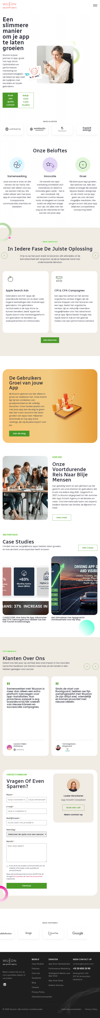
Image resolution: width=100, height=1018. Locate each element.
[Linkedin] (5, 984)
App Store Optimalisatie (59, 964)
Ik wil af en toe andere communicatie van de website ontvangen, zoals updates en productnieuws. (27, 868)
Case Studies (38, 964)
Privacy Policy (38, 992)
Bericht (10, 841)
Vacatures (36, 978)
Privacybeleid (18, 876)
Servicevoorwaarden (34, 876)
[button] (95, 5)
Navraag (11, 829)
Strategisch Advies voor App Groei (59, 974)
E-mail (10, 806)
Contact (35, 987)
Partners (35, 968)
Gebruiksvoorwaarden (39, 997)
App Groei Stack (56, 980)
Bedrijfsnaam (13, 818)
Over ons (36, 973)
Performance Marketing (59, 968)
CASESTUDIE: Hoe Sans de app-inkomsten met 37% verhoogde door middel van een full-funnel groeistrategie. (24, 619)
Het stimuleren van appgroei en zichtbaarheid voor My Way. (68, 618)
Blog (34, 982)
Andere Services (56, 985)
